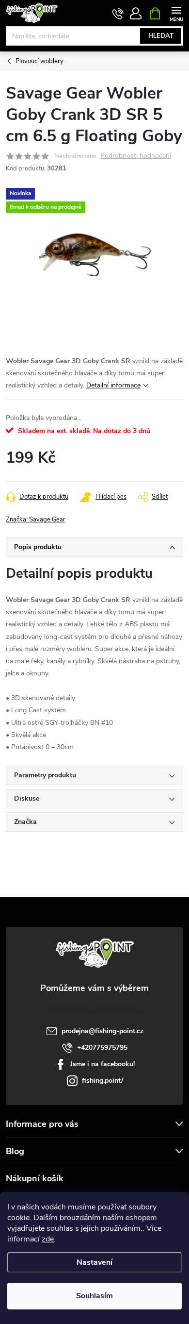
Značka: (35, 519)
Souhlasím (94, 1295)
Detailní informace (113, 385)
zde (48, 1239)
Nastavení (94, 1262)
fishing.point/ (102, 1080)
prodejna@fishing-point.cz (102, 1031)
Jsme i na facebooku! (102, 1064)
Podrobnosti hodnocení (135, 156)
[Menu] (176, 13)
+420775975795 (102, 1047)
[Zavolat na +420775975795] (118, 13)
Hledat (160, 36)
